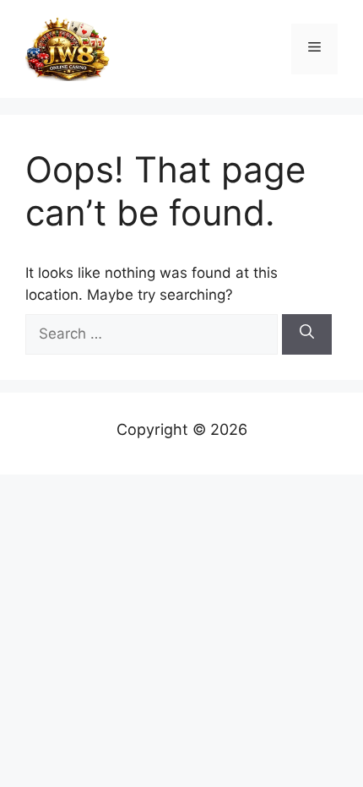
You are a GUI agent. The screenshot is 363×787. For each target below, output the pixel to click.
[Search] (307, 334)
